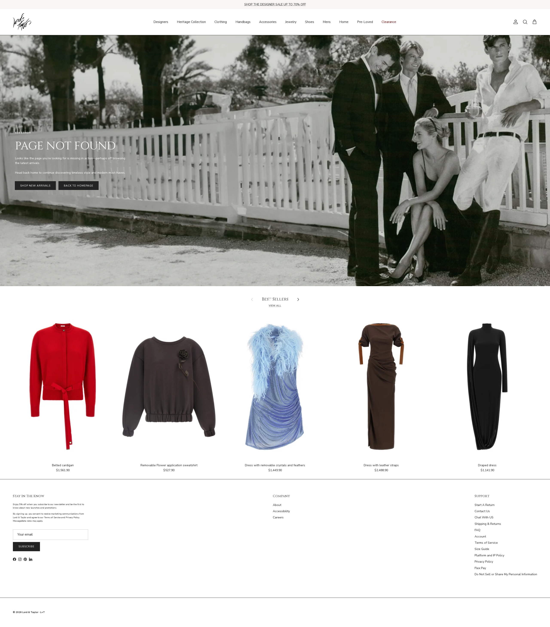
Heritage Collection (191, 22)
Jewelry (290, 22)
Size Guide (482, 549)
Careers (278, 517)
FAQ (477, 530)
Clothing (220, 22)
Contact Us (482, 511)
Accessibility (281, 511)
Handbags (243, 22)
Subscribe (26, 546)
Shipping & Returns (488, 524)
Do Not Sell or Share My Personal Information (506, 574)
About (277, 505)
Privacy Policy (484, 562)
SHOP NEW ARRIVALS (35, 185)
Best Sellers (275, 299)
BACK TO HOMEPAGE (78, 185)
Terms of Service (486, 543)
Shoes (309, 22)
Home (343, 22)
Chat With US (484, 517)
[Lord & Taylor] (22, 22)
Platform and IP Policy (489, 555)
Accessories (268, 22)
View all (275, 305)
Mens (327, 22)
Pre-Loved (365, 22)
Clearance (389, 22)
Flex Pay (480, 568)
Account (480, 536)
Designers (160, 22)
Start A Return (485, 505)
